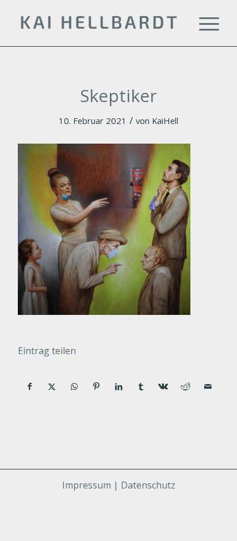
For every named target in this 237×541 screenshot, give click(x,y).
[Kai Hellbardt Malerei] (98, 23)
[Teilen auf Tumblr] (141, 386)
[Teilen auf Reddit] (186, 386)
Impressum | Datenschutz (118, 485)
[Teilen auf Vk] (163, 386)
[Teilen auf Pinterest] (97, 386)
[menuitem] (203, 23)
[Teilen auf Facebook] (29, 386)
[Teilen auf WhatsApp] (74, 386)
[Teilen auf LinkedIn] (119, 386)
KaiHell (165, 120)
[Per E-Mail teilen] (208, 386)
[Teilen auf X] (52, 386)
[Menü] (203, 23)
